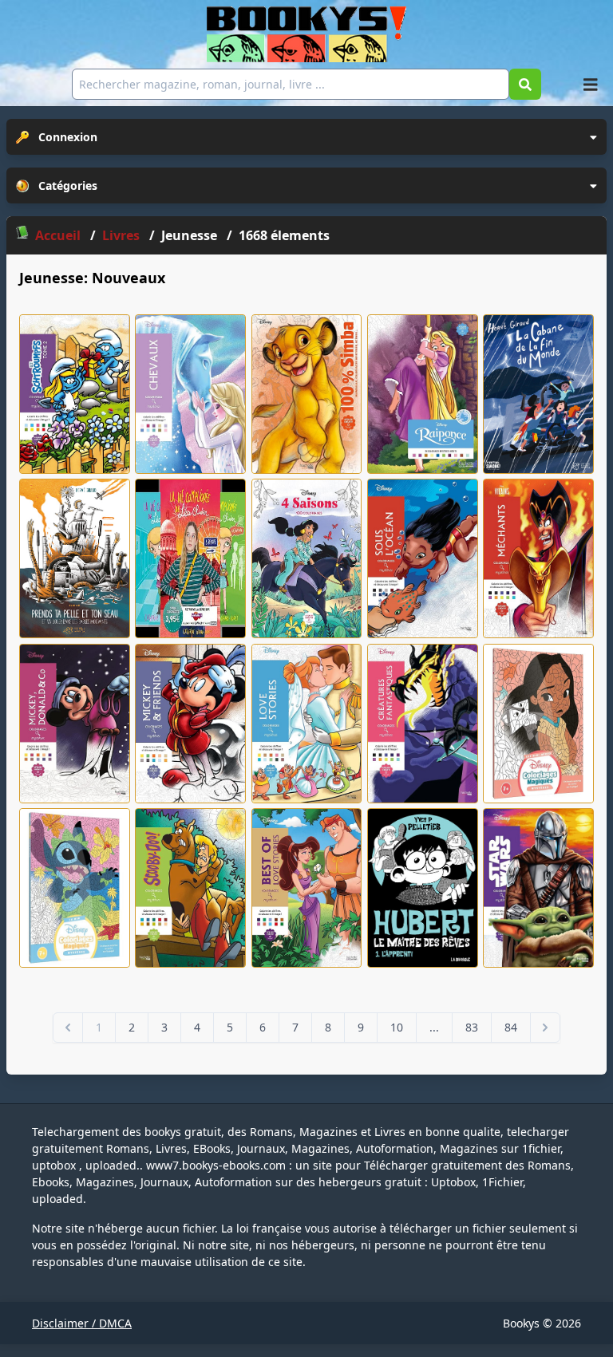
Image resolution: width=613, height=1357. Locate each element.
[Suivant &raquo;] (545, 1027)
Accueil (58, 235)
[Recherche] (525, 84)
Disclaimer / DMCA (82, 1323)
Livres (122, 235)
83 (471, 1027)
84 (510, 1027)
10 (396, 1027)
